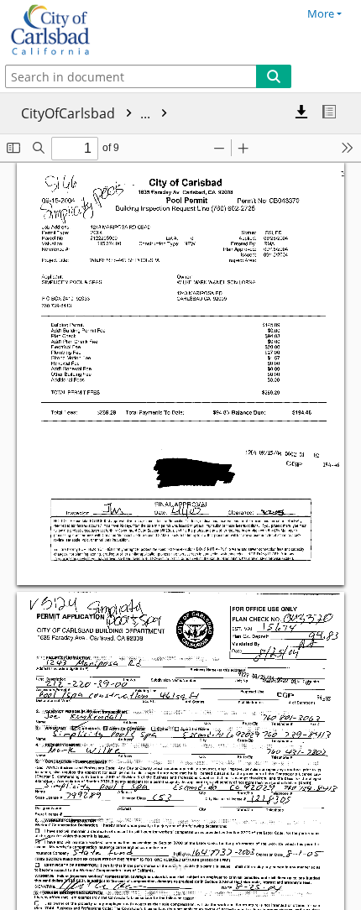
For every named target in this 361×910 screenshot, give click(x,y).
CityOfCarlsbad (87, 113)
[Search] (273, 76)
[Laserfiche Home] (71, 30)
